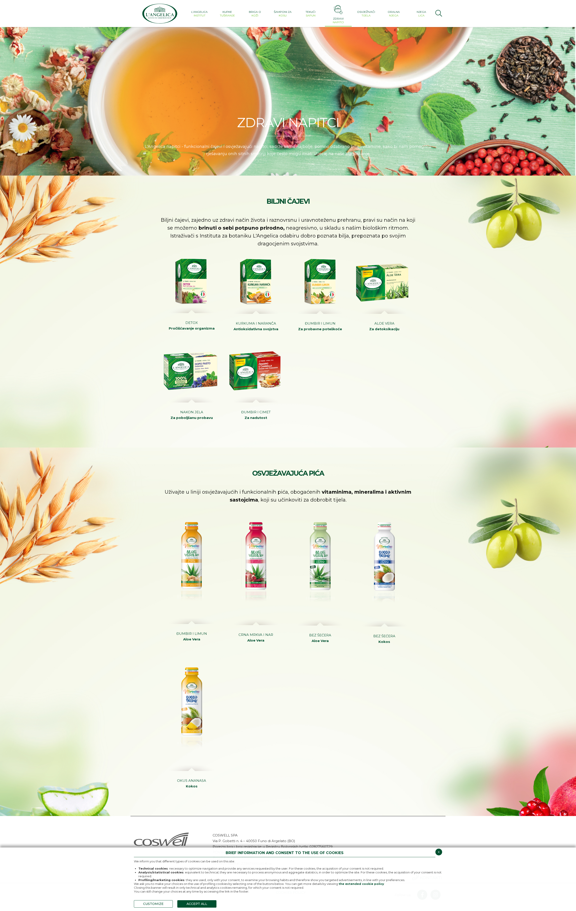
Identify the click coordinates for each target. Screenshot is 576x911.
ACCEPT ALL (197, 904)
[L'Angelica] (160, 13)
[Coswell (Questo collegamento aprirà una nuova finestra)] (161, 839)
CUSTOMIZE (153, 904)
